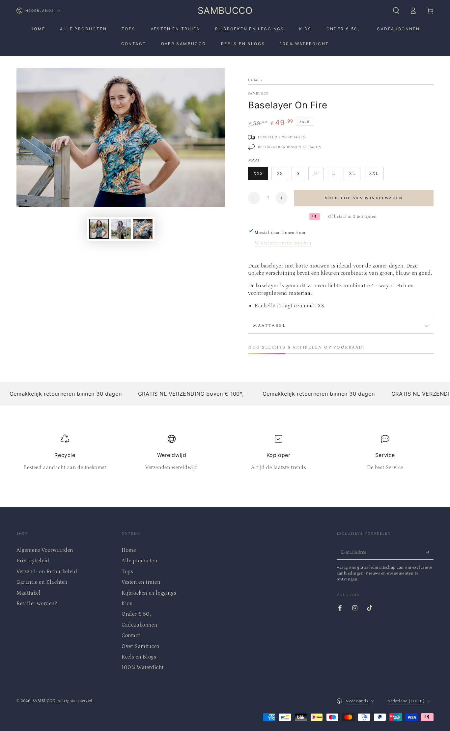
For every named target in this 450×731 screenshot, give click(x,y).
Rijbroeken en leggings (149, 593)
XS (280, 173)
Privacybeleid (32, 561)
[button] (396, 10)
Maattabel (28, 593)
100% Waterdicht (143, 667)
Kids (127, 603)
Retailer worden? (36, 603)
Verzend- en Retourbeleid (46, 572)
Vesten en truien (141, 582)
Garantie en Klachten (42, 582)
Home (254, 80)
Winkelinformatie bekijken (283, 243)
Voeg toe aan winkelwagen (364, 198)
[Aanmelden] (430, 552)
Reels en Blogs (139, 657)
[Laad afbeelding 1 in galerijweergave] (99, 229)
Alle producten (139, 561)
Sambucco (258, 94)
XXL (374, 173)
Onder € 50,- (137, 614)
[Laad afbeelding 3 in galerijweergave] (143, 229)
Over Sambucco (140, 646)
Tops (127, 572)
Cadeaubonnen (139, 625)
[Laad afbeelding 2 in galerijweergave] (121, 229)
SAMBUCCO (44, 701)
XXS (258, 173)
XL (352, 173)
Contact (131, 635)
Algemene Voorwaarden (44, 550)
